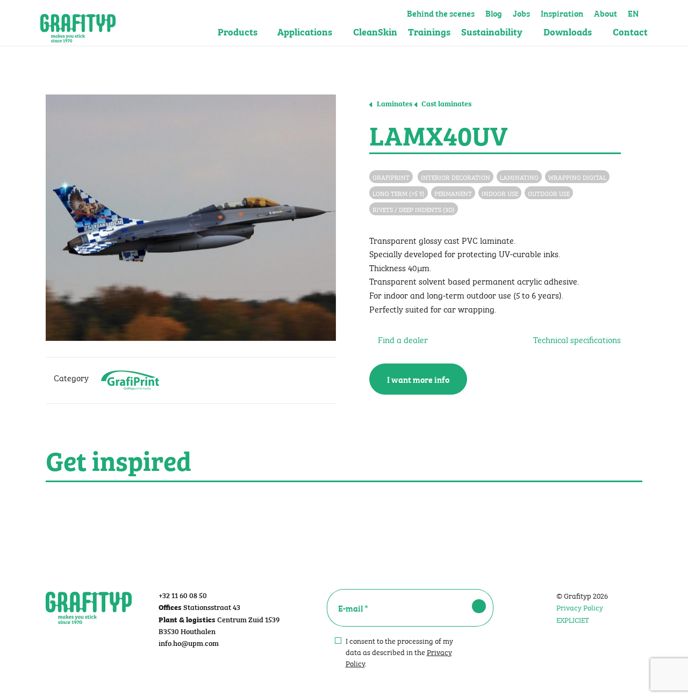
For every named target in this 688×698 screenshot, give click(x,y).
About (605, 11)
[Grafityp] (78, 23)
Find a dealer (402, 339)
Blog (493, 11)
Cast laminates (445, 103)
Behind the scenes (441, 11)
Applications (304, 31)
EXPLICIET (572, 619)
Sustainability (491, 31)
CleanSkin (375, 31)
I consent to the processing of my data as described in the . (399, 651)
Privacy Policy (579, 607)
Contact (630, 31)
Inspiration (562, 11)
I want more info (418, 379)
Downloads (567, 31)
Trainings (429, 31)
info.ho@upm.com (189, 642)
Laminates (393, 103)
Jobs (521, 11)
